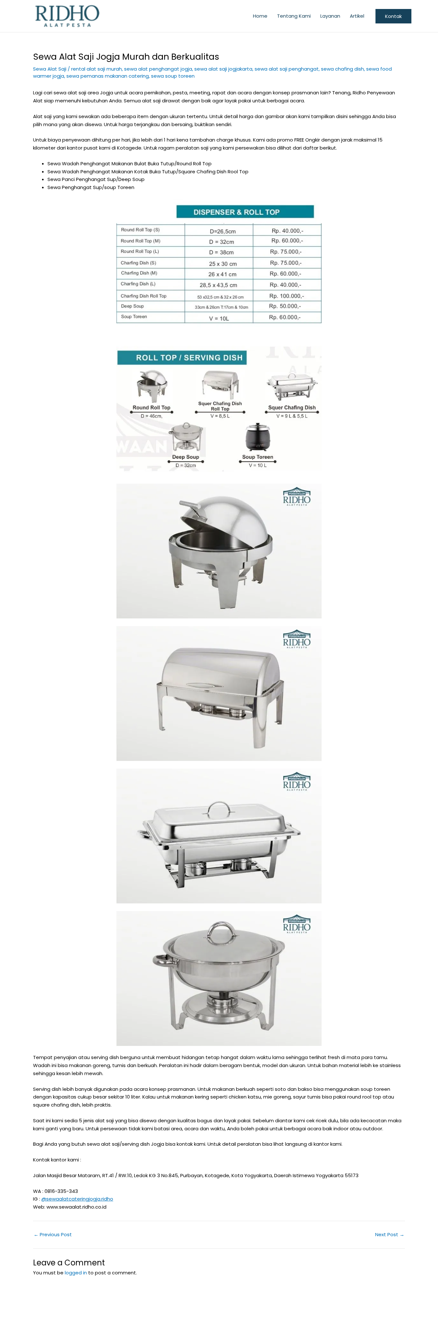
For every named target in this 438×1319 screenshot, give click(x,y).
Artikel (357, 16)
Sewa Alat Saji (49, 68)
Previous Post (53, 1234)
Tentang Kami (294, 16)
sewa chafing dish (342, 68)
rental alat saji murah (96, 68)
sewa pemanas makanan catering (107, 76)
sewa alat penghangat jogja (158, 68)
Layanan (330, 16)
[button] (393, 16)
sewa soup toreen (173, 76)
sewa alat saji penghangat (287, 68)
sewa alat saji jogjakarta (223, 68)
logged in (76, 1272)
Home (260, 16)
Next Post (389, 1234)
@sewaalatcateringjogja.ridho (77, 1198)
